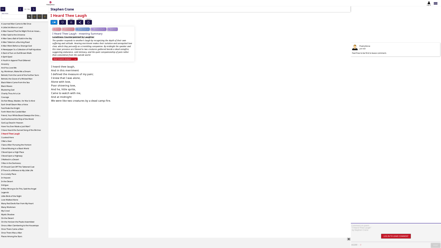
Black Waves (6, 86)
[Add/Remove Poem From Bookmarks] (71, 22)
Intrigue (4, 185)
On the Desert (7, 218)
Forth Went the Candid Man (13, 111)
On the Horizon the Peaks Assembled (17, 221)
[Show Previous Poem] (20, 9)
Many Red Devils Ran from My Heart (17, 203)
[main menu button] (436, 3)
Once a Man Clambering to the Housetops (20, 225)
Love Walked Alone (9, 199)
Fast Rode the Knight (10, 108)
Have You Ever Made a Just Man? (15, 126)
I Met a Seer (6, 141)
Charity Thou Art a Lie (10, 93)
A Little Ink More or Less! (12, 27)
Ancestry (5, 64)
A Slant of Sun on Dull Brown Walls (16, 53)
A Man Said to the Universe (13, 34)
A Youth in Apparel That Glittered (15, 60)
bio (3, 9)
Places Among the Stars (11, 236)
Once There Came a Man (12, 229)
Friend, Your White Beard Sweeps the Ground (21, 115)
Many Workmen (8, 207)
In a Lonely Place (8, 174)
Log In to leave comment (396, 236)
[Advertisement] (173, 243)
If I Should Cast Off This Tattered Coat (17, 166)
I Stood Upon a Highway (12, 155)
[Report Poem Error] (88, 22)
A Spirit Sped (6, 56)
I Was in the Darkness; (11, 163)
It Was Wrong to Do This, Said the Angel (18, 188)
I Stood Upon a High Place (12, 152)
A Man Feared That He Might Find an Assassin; (21, 31)
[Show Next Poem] (33, 9)
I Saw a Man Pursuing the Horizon (16, 144)
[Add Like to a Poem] (62, 22)
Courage (5, 97)
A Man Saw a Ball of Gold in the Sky (16, 38)
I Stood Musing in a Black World (15, 148)
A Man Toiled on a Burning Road (15, 42)
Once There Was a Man (11, 232)
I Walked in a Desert (10, 159)
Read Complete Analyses (62, 59)
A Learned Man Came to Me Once (16, 23)
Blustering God (7, 89)
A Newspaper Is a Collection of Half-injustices (21, 49)
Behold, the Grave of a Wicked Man (16, 78)
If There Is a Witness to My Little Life (17, 170)
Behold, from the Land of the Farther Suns (20, 75)
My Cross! (5, 210)
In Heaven (6, 177)
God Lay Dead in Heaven (12, 122)
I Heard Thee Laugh (10, 133)
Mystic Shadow (7, 214)
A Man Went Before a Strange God (16, 45)
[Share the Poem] (79, 22)
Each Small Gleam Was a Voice (14, 104)
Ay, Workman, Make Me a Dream (16, 71)
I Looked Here (7, 137)
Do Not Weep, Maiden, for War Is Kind (18, 100)
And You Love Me (9, 67)
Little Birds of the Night (11, 196)
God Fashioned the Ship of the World (17, 119)
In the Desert (7, 181)
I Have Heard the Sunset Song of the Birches (21, 130)
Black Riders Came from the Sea (15, 82)
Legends (5, 192)
